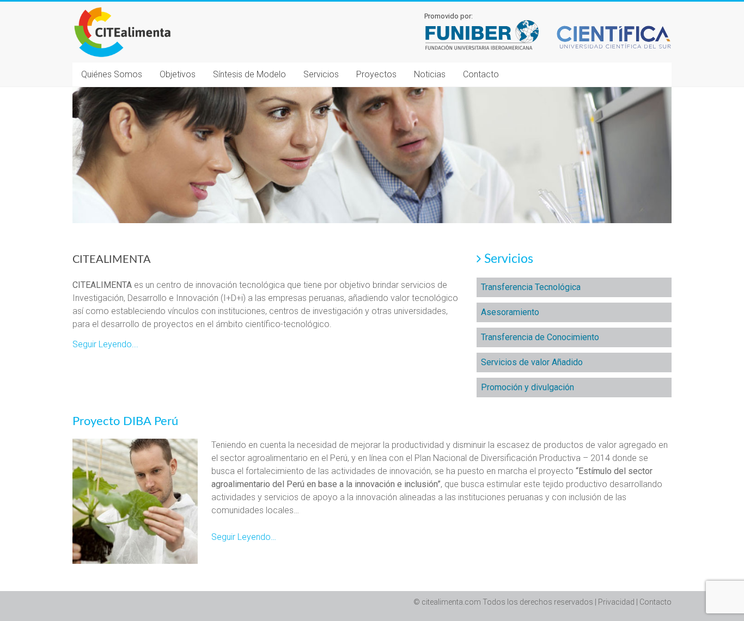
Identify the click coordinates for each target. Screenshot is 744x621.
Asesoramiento (510, 312)
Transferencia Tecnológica (531, 287)
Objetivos (178, 74)
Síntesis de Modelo (249, 74)
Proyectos (376, 74)
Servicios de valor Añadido (532, 362)
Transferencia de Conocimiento (540, 337)
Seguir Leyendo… (243, 537)
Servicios (321, 74)
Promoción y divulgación (527, 387)
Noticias (430, 74)
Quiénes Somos (111, 74)
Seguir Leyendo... (105, 344)
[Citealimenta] (122, 8)
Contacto (481, 74)
